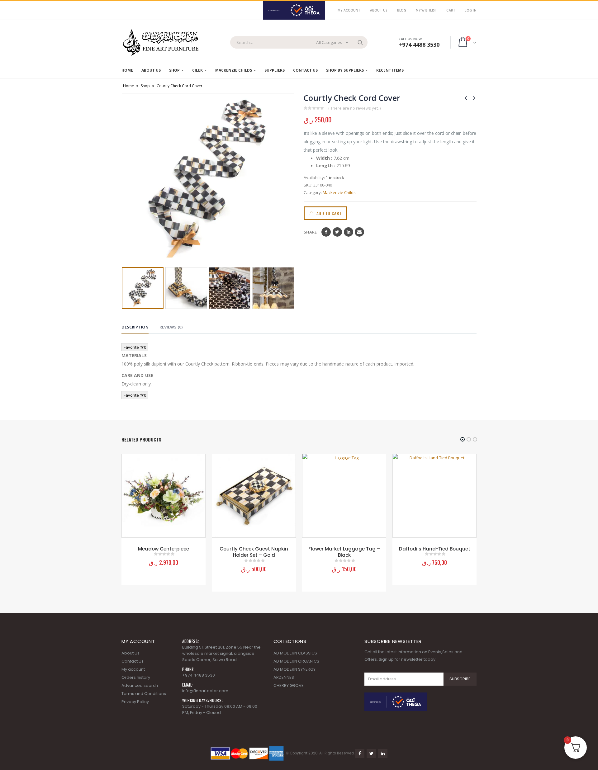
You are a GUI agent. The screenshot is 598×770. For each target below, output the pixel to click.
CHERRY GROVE (288, 685)
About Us (379, 10)
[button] (462, 439)
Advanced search (139, 685)
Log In (471, 10)
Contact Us (305, 70)
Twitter (337, 232)
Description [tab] (135, 327)
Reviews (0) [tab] (171, 327)
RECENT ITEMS (390, 70)
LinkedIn (348, 232)
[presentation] (126, 179)
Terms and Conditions (143, 694)
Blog (401, 10)
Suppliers (274, 70)
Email (359, 232)
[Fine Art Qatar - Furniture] (160, 43)
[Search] (360, 42)
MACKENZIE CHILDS (233, 70)
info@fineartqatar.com (205, 691)
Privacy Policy (135, 702)
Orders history (135, 677)
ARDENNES (283, 677)
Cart (450, 10)
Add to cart (329, 213)
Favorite (135, 347)
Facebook (326, 232)
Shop (174, 70)
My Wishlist (426, 10)
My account (133, 669)
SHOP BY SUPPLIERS (345, 70)
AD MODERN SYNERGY (294, 669)
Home (127, 70)
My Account (349, 10)
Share (310, 232)
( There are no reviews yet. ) (354, 108)
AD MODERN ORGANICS (296, 661)
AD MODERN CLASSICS (295, 653)
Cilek (197, 70)
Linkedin (382, 753)
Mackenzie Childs (339, 192)
